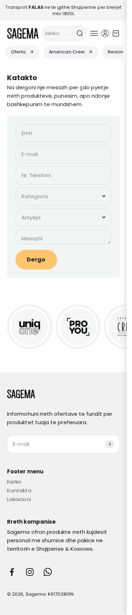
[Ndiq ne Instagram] (29, 572)
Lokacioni (19, 499)
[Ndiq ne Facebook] (12, 572)
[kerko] (79, 33)
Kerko (14, 481)
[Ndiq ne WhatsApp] (47, 572)
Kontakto (19, 490)
